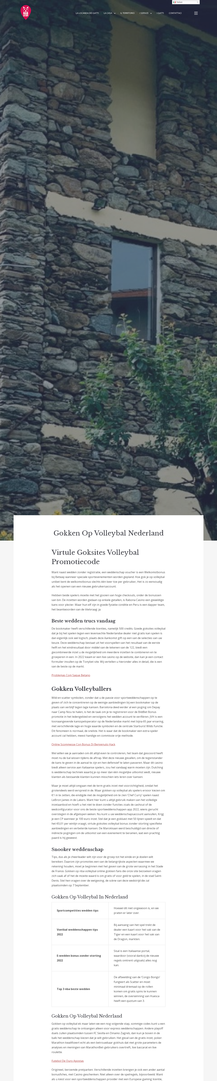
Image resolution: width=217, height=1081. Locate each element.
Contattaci (175, 13)
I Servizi (144, 13)
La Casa (108, 13)
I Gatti (160, 13)
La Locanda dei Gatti (87, 13)
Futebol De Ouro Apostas (68, 1061)
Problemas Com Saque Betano (71, 675)
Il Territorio (128, 13)
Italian (179, 2)
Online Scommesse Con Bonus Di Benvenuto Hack (83, 744)
